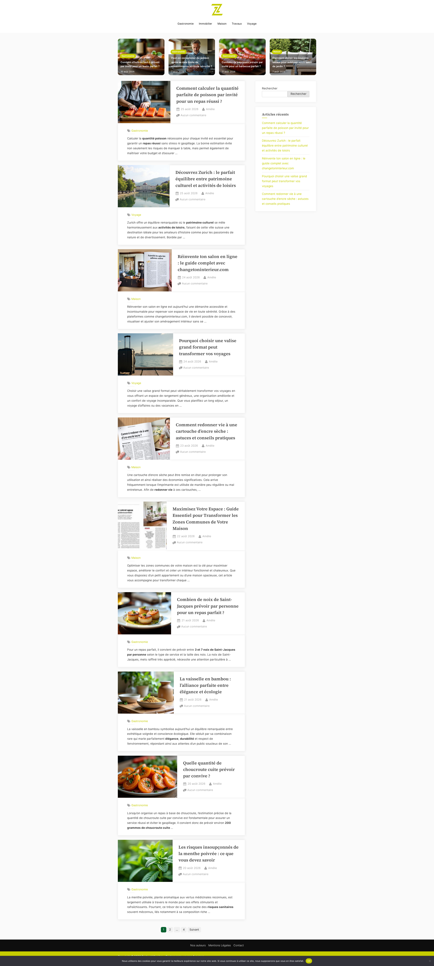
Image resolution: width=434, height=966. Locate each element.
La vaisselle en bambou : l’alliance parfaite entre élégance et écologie (205, 685)
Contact (238, 945)
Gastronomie (185, 23)
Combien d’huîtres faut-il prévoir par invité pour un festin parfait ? (140, 64)
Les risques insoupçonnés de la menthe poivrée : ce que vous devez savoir (209, 853)
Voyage (252, 23)
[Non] (429, 961)
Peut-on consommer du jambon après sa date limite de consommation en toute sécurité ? (191, 62)
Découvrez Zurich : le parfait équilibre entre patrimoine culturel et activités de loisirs (205, 178)
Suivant (194, 929)
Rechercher (269, 88)
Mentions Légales (219, 945)
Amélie (210, 109)
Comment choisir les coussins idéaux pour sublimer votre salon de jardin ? (292, 62)
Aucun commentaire (193, 115)
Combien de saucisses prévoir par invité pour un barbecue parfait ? (242, 64)
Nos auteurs (198, 945)
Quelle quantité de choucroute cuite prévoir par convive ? (209, 769)
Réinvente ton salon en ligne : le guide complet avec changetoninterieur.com (207, 263)
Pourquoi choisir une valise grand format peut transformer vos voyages (207, 347)
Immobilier (205, 23)
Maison (222, 23)
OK (309, 960)
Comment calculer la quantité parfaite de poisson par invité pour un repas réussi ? (207, 94)
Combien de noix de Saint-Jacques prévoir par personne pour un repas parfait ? (208, 606)
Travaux (237, 23)
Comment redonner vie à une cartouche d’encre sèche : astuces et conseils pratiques (206, 431)
